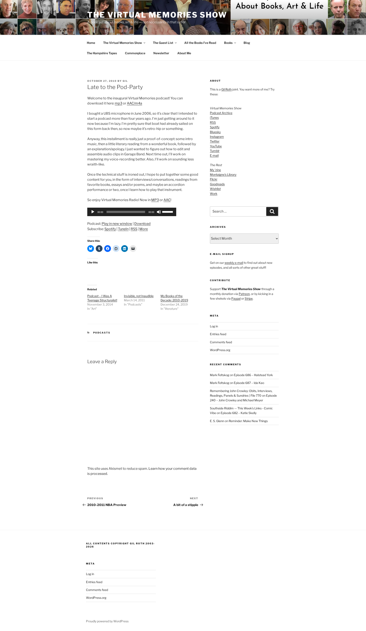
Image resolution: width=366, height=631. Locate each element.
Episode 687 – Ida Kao (249, 383)
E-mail (214, 155)
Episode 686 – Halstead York (253, 375)
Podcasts (102, 332)
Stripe (249, 298)
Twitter (214, 141)
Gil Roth (226, 89)
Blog (247, 42)
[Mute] (159, 212)
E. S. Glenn (217, 421)
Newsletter (161, 53)
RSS (134, 229)
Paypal (236, 298)
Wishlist (215, 188)
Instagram (217, 136)
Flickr (213, 179)
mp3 (118, 103)
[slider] (168, 211)
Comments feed (221, 342)
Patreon (244, 294)
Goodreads (217, 184)
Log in (214, 326)
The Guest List (163, 42)
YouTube (216, 146)
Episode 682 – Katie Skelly (238, 413)
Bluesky (215, 132)
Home (91, 42)
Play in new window (117, 224)
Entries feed (218, 334)
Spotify (110, 229)
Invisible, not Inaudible (139, 296)
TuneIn (123, 229)
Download (142, 224)
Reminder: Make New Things (248, 421)
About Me (184, 53)
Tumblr (214, 151)
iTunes (214, 117)
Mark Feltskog (219, 375)
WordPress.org (220, 350)
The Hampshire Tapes (102, 53)
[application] (131, 212)
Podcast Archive (221, 113)
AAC (167, 200)
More (143, 229)
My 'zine (215, 170)
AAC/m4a (134, 103)
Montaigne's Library (223, 174)
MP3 (155, 200)
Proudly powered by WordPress (107, 621)
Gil (125, 80)
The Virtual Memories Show (157, 14)
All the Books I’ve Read (200, 42)
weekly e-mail (234, 262)
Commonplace (135, 53)
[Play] (93, 212)
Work (213, 193)
